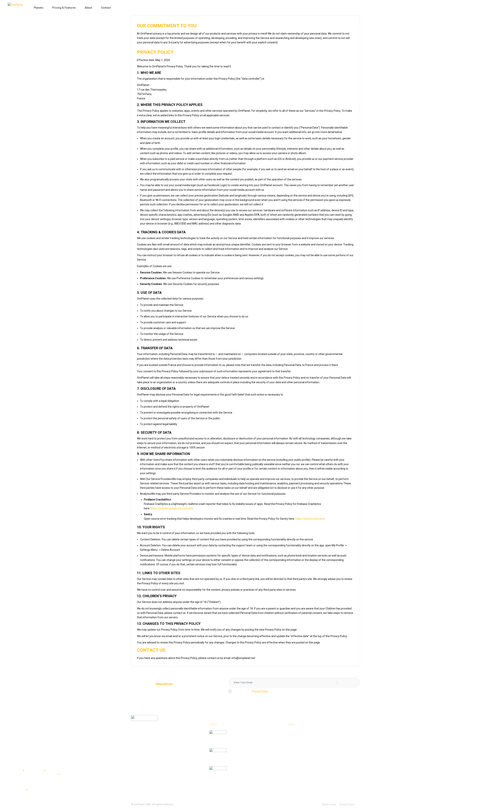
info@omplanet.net (157, 758)
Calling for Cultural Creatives (248, 750)
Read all (214, 786)
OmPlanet (139, 804)
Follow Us (293, 784)
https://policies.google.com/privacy (172, 508)
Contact (106, 7)
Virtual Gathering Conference (248, 768)
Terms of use (329, 804)
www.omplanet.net (161, 749)
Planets (38, 7)
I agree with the (250, 691)
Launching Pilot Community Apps (250, 732)
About (88, 7)
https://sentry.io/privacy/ (310, 518)
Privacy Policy (260, 691)
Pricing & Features (64, 7)
